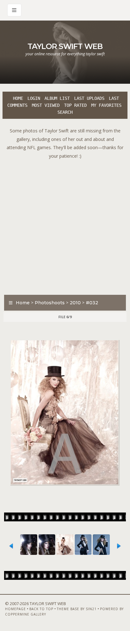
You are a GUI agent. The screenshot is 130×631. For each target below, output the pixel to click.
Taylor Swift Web (65, 46)
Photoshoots (50, 303)
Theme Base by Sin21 (77, 609)
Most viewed (46, 105)
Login (33, 98)
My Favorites (106, 105)
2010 (75, 303)
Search (65, 112)
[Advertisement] (65, 225)
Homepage (15, 609)
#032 (92, 303)
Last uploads (89, 98)
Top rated (75, 105)
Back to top (41, 609)
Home (18, 98)
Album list (57, 98)
